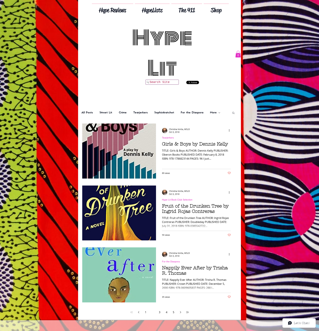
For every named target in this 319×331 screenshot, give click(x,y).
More (213, 112)
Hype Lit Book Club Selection (177, 199)
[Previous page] (139, 312)
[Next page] (180, 312)
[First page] (132, 312)
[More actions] (230, 130)
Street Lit (106, 112)
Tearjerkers (140, 112)
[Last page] (187, 312)
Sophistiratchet (164, 112)
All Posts (87, 112)
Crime (123, 112)
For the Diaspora (192, 112)
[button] (238, 54)
